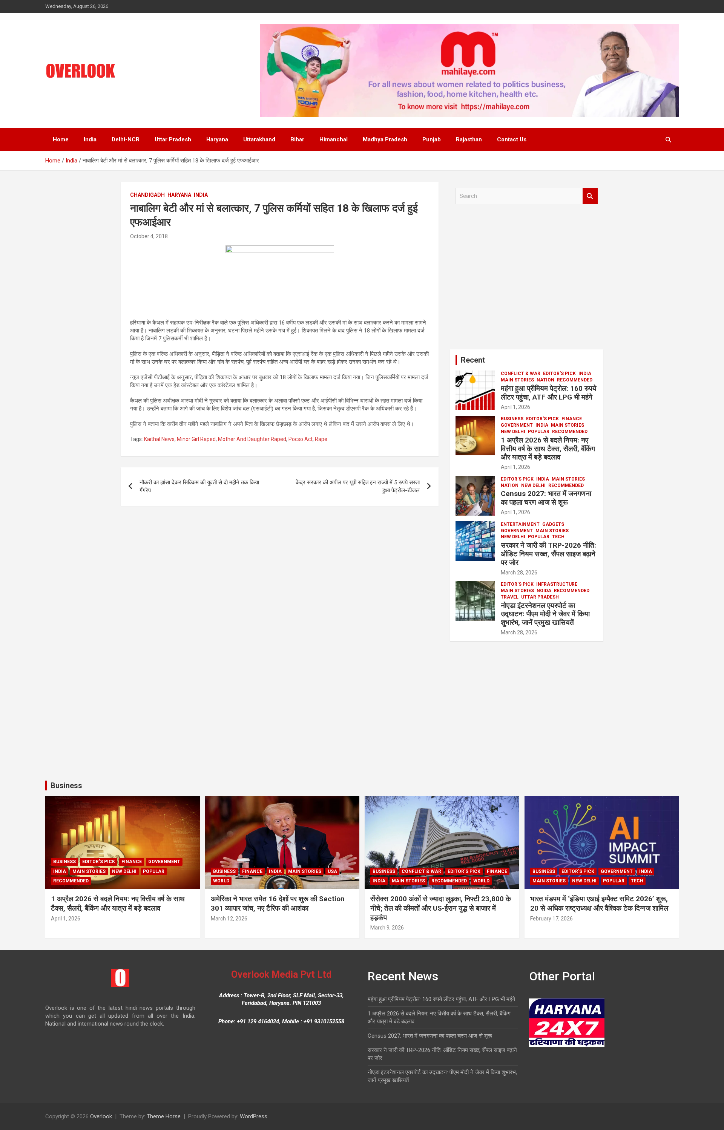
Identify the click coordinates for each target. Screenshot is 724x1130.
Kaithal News (159, 439)
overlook (182, 236)
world (221, 880)
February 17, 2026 (551, 919)
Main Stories (517, 380)
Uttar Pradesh (173, 139)
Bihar (297, 139)
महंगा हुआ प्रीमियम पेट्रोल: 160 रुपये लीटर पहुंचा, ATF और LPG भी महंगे (549, 392)
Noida (544, 590)
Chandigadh (147, 195)
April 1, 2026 (515, 407)
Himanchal (333, 139)
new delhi (513, 431)
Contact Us (511, 139)
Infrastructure (556, 584)
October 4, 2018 (149, 236)
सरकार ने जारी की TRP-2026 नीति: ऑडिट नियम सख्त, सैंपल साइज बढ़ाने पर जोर (548, 554)
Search (590, 196)
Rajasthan (469, 139)
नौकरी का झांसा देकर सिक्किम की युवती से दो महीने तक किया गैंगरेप (199, 486)
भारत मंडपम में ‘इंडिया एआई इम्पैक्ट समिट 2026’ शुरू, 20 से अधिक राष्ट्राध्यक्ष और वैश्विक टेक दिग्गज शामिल (599, 903)
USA (332, 871)
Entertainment (520, 524)
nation (545, 380)
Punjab (431, 139)
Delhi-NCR (126, 139)
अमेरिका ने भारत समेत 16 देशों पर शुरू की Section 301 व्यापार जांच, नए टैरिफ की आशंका (278, 903)
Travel (509, 597)
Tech (558, 536)
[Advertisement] (527, 279)
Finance (571, 418)
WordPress (253, 1116)
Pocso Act (300, 439)
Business (512, 418)
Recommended (574, 380)
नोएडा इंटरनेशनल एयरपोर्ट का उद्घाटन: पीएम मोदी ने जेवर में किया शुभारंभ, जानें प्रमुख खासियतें (545, 614)
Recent (473, 359)
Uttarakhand (259, 139)
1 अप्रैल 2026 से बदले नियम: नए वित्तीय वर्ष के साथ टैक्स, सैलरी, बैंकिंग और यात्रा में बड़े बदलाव (548, 449)
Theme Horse (164, 1116)
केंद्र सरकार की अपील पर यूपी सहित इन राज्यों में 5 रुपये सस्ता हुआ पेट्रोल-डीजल (358, 486)
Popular (538, 431)
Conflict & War (520, 373)
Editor (542, 407)
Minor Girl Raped (196, 439)
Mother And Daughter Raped (252, 439)
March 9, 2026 (387, 928)
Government (517, 425)
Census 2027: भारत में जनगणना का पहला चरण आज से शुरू (546, 498)
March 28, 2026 (519, 573)
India (90, 139)
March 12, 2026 (229, 919)
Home (61, 139)
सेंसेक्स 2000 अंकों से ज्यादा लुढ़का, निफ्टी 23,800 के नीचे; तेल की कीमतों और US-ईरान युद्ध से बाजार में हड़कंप (440, 908)
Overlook (101, 1116)
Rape (321, 439)
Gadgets (553, 524)
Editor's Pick (559, 373)
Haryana (217, 139)
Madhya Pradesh (385, 139)
